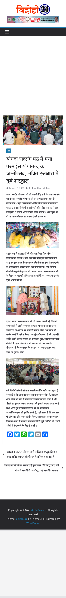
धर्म (9, 151)
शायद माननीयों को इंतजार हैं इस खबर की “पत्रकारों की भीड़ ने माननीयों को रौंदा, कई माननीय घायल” (31, 467)
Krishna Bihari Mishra (39, 188)
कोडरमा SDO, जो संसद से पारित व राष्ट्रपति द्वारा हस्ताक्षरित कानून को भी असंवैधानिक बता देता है (32, 454)
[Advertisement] (33, 81)
